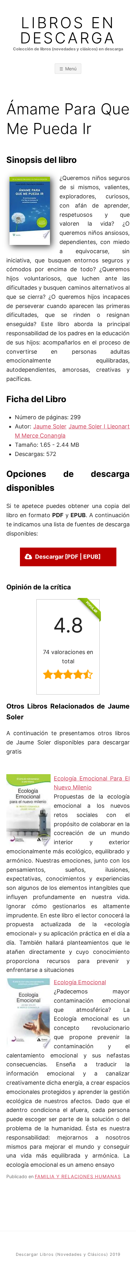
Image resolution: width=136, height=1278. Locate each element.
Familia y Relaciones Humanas (78, 1176)
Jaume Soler (49, 426)
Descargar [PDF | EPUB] (68, 556)
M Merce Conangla (40, 435)
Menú (71, 68)
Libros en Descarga (68, 30)
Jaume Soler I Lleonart (99, 426)
